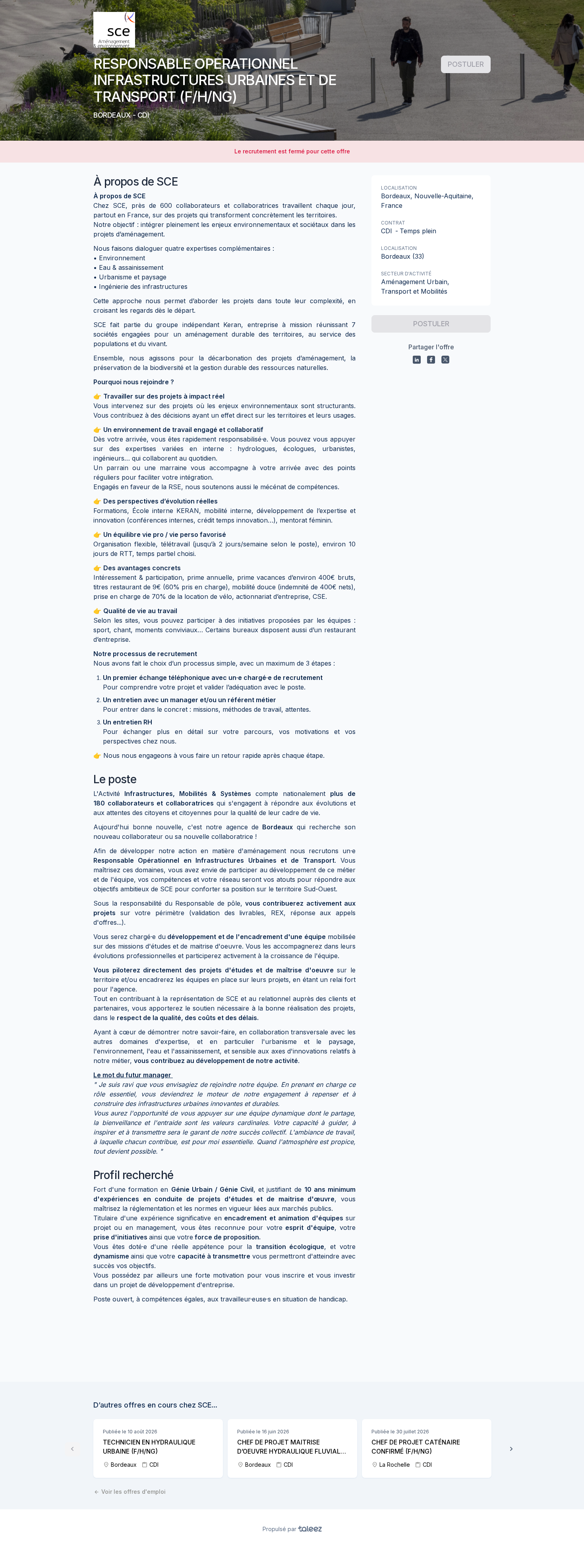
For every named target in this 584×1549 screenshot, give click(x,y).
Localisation (399, 188)
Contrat (393, 223)
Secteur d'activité (406, 274)
